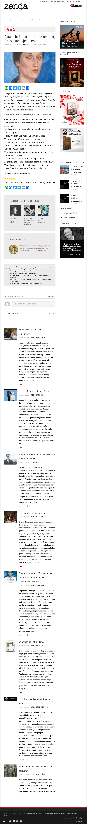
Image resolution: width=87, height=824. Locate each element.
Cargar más (29, 802)
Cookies (63, 814)
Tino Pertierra (37, 395)
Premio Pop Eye (78, 818)
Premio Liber (68, 818)
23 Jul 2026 (74, 203)
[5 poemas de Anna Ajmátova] (43, 210)
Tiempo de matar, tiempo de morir (36, 391)
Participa (70, 814)
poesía (43, 45)
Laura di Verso (20, 45)
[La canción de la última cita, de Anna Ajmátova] (29, 210)
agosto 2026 (68, 213)
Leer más (22, 384)
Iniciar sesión (50, 296)
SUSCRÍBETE (52, 2)
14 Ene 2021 (8, 45)
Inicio (5, 20)
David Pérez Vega (38, 338)
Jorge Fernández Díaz (39, 707)
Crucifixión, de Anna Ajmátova (14, 220)
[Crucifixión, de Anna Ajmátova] (15, 210)
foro (31, 269)
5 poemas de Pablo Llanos (31, 641)
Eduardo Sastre (37, 517)
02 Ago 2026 (74, 175)
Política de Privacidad (53, 814)
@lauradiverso (43, 250)
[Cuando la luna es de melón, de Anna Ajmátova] (29, 68)
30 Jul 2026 (74, 189)
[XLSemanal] (76, 5)
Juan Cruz (35, 462)
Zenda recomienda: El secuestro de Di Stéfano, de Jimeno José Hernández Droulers (36, 577)
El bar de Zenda (76, 172)
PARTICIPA (61, 2)
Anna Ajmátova (35, 45)
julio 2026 (67, 217)
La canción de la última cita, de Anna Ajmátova (29, 221)
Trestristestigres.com (31, 814)
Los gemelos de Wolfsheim (32, 513)
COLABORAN (43, 2)
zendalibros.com (37, 585)
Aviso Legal (42, 814)
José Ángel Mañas (38, 774)
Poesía (12, 20)
